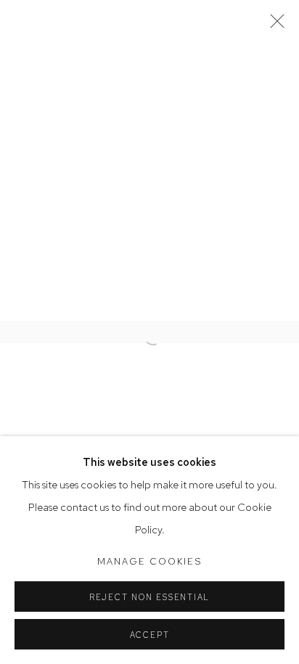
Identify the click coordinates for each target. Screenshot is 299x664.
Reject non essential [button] (149, 597)
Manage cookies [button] (149, 561)
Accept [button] (150, 635)
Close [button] (273, 25)
